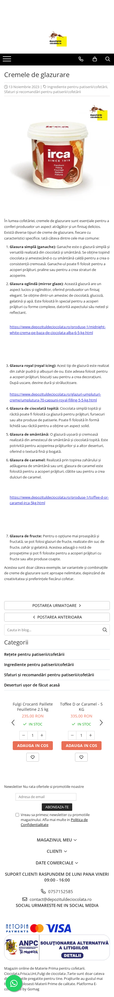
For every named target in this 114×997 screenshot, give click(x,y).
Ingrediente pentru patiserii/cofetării (77, 86)
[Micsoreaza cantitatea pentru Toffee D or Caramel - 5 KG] (72, 735)
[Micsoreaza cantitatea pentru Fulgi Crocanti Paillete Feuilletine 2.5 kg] (23, 735)
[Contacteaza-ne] (81, 59)
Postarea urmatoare (55, 605)
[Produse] (7, 60)
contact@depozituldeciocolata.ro (60, 899)
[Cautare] (105, 629)
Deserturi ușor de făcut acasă (32, 685)
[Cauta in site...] (108, 59)
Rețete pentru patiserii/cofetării (34, 654)
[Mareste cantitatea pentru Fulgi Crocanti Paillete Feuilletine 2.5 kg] (42, 735)
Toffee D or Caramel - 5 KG (81, 706)
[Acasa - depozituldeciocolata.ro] (57, 39)
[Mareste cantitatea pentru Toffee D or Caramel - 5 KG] (90, 735)
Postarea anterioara (59, 617)
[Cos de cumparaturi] (95, 59)
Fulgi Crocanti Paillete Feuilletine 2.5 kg (33, 706)
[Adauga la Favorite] (32, 757)
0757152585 (60, 891)
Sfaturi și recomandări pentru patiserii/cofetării (42, 91)
